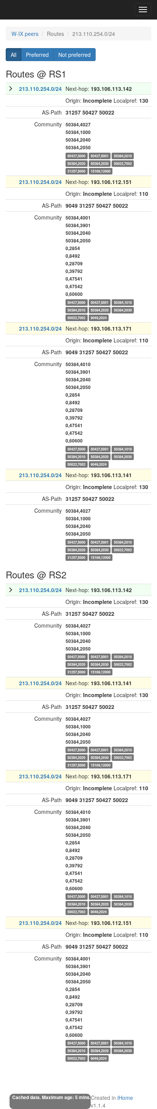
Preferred (37, 54)
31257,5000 (76, 170)
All (13, 54)
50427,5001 (100, 155)
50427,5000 (76, 155)
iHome (125, 1097)
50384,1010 (123, 302)
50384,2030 (100, 163)
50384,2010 (123, 155)
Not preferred (74, 54)
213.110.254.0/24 (40, 88)
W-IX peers (24, 33)
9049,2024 (99, 317)
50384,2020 (76, 163)
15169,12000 (101, 170)
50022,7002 (123, 163)
